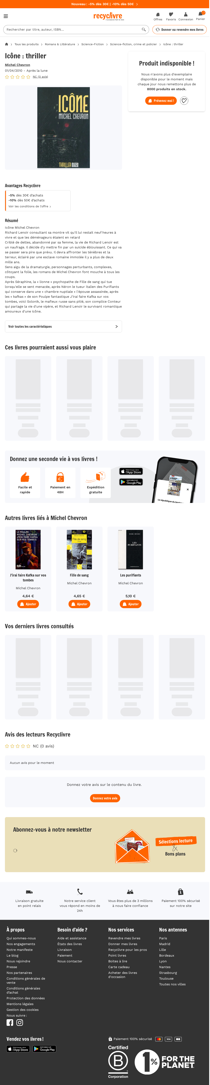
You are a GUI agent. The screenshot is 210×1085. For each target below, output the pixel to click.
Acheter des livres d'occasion (122, 975)
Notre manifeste (20, 950)
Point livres (117, 955)
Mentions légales (20, 1004)
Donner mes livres (122, 944)
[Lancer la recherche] (144, 29)
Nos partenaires (19, 973)
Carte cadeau (119, 967)
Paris (163, 938)
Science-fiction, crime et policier (133, 44)
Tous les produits (27, 44)
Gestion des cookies (23, 1010)
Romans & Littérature (60, 44)
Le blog (12, 955)
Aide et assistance (71, 938)
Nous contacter (69, 961)
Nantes (164, 967)
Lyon (163, 961)
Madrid (164, 944)
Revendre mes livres (124, 938)
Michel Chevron (17, 65)
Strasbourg (168, 973)
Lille (162, 950)
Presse (12, 967)
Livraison (64, 950)
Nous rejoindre (18, 961)
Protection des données (26, 998)
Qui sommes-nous (21, 938)
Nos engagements (21, 944)
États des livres (69, 944)
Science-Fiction (92, 44)
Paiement (64, 955)
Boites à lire (117, 961)
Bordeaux (166, 955)
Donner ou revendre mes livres (182, 29)
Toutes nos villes (172, 984)
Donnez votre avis (105, 798)
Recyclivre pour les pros (127, 950)
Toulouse (166, 978)
